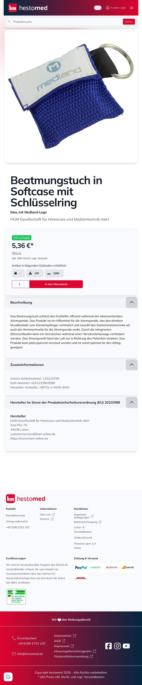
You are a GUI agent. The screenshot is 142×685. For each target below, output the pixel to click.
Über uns (45, 514)
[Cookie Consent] (8, 676)
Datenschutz (63, 635)
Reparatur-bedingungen (81, 516)
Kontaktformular (15, 515)
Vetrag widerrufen (17, 521)
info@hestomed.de (30, 654)
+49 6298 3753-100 (17, 527)
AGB (57, 641)
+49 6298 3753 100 (31, 643)
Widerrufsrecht (83, 537)
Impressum (61, 646)
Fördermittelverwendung (71, 656)
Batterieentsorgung (85, 521)
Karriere (44, 518)
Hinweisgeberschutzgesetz (73, 651)
